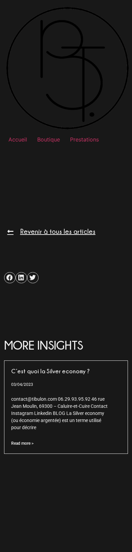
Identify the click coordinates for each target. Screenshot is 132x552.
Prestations (84, 139)
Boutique (48, 139)
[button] (10, 278)
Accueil (17, 139)
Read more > (22, 443)
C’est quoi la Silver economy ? (50, 371)
